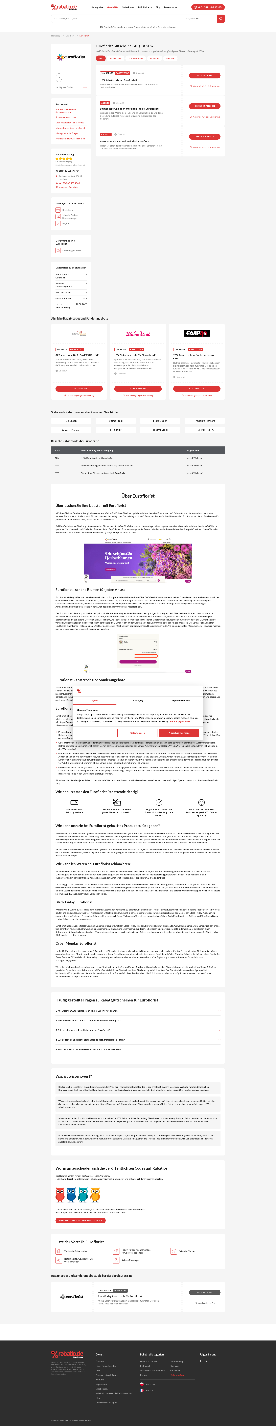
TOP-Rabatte (145, 7)
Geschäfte (112, 7)
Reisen (143, 1375)
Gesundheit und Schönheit (152, 1370)
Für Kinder (175, 1370)
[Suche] (221, 19)
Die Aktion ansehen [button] (205, 106)
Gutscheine (128, 7)
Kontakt (100, 1379)
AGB (98, 1370)
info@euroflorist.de (68, 187)
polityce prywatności (180, 721)
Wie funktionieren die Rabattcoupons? (115, 1393)
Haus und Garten (148, 1361)
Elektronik (145, 1366)
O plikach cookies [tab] (181, 700)
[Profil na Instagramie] (206, 1361)
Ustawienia (135, 733)
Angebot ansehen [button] (204, 136)
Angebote (154, 58)
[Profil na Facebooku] (201, 1361)
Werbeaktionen (136, 58)
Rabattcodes (115, 58)
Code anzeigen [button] (204, 75)
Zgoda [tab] (95, 700)
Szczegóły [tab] (138, 700)
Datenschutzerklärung (107, 1375)
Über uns (100, 1361)
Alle (100, 58)
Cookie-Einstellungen (106, 1402)
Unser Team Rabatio (106, 1366)
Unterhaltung (176, 1361)
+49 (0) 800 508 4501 (69, 183)
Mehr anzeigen (177, 1375)
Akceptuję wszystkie (179, 733)
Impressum (101, 1384)
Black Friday (102, 1388)
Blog (158, 7)
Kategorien (97, 7)
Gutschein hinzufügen (210, 7)
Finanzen (174, 1366)
